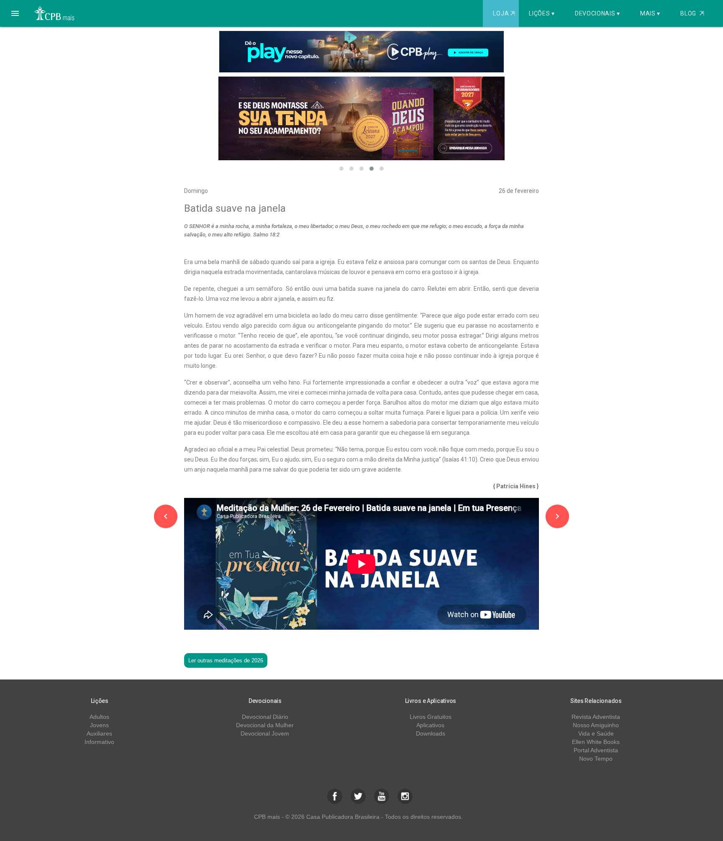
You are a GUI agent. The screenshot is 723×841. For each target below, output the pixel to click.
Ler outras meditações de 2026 (225, 660)
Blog (692, 13)
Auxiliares (99, 733)
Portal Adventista (596, 750)
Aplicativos (430, 725)
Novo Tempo (596, 758)
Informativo (99, 741)
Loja (504, 13)
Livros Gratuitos (430, 716)
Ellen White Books (596, 741)
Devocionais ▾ (597, 13)
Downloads (430, 733)
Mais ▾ (650, 13)
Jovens (99, 725)
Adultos (99, 716)
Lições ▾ (542, 13)
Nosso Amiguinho (596, 725)
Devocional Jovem (265, 733)
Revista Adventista (596, 716)
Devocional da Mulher (265, 725)
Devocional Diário (265, 716)
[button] (15, 13)
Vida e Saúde (596, 733)
